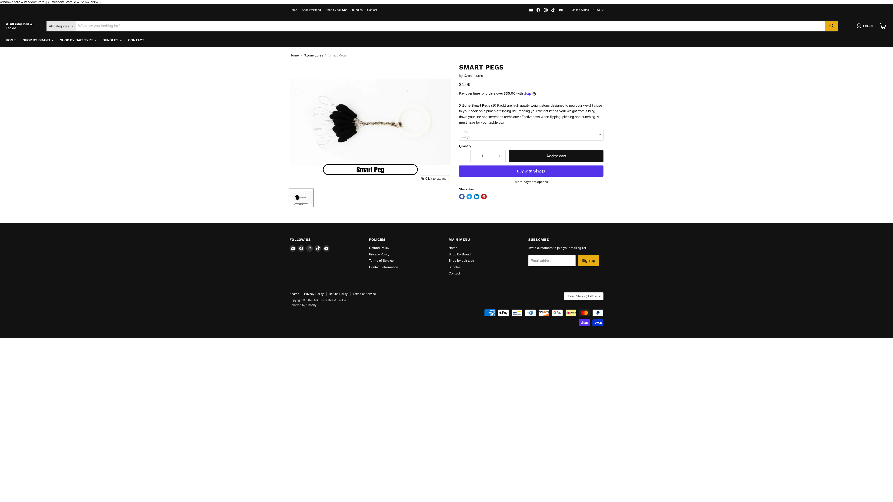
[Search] (831, 26)
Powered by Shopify (303, 305)
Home (293, 10)
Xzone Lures (313, 55)
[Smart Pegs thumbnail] (301, 197)
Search (294, 294)
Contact (372, 10)
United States (586, 10)
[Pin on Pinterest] (484, 196)
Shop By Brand (311, 10)
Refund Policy (379, 248)
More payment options (531, 182)
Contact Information (383, 267)
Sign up (588, 260)
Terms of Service (381, 260)
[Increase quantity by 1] (500, 156)
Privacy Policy (379, 254)
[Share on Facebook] (462, 196)
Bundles (357, 10)
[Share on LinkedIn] (476, 196)
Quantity (465, 146)
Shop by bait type (336, 10)
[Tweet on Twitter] (469, 196)
